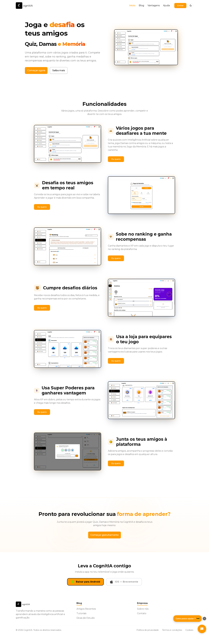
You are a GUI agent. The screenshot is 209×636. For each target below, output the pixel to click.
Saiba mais (58, 70)
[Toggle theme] (190, 5)
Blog (141, 5)
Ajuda (166, 5)
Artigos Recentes (86, 608)
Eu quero (116, 159)
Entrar (180, 5)
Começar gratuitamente (104, 535)
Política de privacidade (147, 630)
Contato (141, 613)
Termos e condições (172, 630)
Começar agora (36, 70)
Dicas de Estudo (85, 618)
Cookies (189, 630)
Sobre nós (142, 608)
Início (132, 5)
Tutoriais (81, 613)
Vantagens (154, 5)
